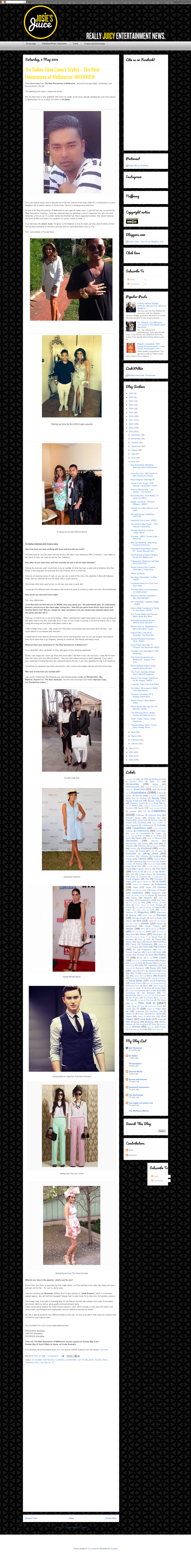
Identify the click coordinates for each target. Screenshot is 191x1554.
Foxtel (105, 1359)
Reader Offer (131, 955)
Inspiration (137, 892)
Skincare (144, 978)
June (133, 458)
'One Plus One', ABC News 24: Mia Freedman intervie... (144, 474)
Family (129, 859)
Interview (29, 1362)
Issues (134, 898)
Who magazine (142, 1024)
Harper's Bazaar (142, 882)
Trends (128, 1009)
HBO (153, 882)
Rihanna (128, 965)
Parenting (161, 942)
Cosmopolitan (144, 833)
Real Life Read (147, 955)
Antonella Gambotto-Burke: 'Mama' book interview (143, 621)
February (135, 740)
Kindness (155, 902)
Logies (128, 910)
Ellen (163, 846)
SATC (142, 971)
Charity (129, 820)
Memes (129, 921)
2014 (131, 431)
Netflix (148, 931)
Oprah (138, 942)
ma (162, 910)
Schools (145, 973)
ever (152, 851)
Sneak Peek (155, 978)
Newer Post (31, 1518)
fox (162, 866)
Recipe (139, 958)
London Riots (141, 910)
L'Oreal (128, 907)
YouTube (143, 1029)
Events (142, 851)
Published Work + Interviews (54, 43)
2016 (131, 424)
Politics (145, 947)
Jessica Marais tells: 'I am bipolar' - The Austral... (142, 490)
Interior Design (139, 895)
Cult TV (81, 1359)
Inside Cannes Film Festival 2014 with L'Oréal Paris (143, 568)
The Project (134, 998)
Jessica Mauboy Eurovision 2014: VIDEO (143, 640)
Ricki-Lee (160, 963)
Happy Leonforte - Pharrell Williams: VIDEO (142, 503)
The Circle (144, 995)
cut (152, 836)
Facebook (156, 856)
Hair (147, 879)
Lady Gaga (139, 907)
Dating (159, 836)
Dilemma (158, 838)
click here (60, 1350)
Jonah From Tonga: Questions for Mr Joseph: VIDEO (144, 679)
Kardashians (144, 900)
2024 (131, 393)
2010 (131, 760)
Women (136, 1026)
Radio (158, 952)
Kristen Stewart (140, 905)
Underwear (140, 1011)
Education (142, 846)
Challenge (140, 815)
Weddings (149, 1022)
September (136, 446)
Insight (163, 890)
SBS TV (133, 973)
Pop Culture (160, 946)
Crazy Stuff (130, 836)
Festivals (150, 861)
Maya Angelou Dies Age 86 (143, 479)
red (148, 958)
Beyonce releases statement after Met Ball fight (143, 597)
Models (145, 923)
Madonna (129, 912)
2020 (131, 408)
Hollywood (160, 884)
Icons (144, 890)
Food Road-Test (133, 866)
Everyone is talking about (142, 853)
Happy (129, 881)
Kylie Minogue (156, 905)
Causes (133, 811)
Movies (129, 928)
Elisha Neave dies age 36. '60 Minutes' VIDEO (144, 707)
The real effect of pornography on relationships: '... (144, 590)
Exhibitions (144, 856)
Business (129, 808)
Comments (134, 284)
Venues (141, 1014)
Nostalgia (129, 940)
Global (133, 877)
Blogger (113, 1548)
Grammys (143, 877)
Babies (163, 796)
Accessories (37, 1359)
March (134, 736)
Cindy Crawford (157, 823)
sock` (148, 983)
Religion (162, 961)
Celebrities (60, 1359)
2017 (131, 420)
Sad (164, 968)
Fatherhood (137, 862)
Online (158, 939)
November (136, 438)
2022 (131, 401)
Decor (149, 838)
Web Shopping (132, 1022)
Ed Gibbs (133, 1056)
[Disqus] (71, 1403)
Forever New (152, 866)
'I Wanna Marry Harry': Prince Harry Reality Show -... (144, 726)
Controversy (71, 1359)
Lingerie (157, 907)
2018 (131, 416)
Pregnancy (146, 949)
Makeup (132, 915)
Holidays (146, 884)
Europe (132, 851)
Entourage (162, 848)
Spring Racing (158, 986)
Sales (134, 971)
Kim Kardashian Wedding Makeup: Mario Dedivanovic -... (144, 467)
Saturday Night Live (157, 971)
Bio (149, 803)
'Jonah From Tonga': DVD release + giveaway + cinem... (145, 484)
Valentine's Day (155, 1011)
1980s (137, 779)
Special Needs (158, 983)
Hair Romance (135, 1048)
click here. (104, 1350)
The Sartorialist (136, 1095)
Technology (130, 993)
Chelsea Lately (157, 820)
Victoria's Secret (154, 1014)
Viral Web (145, 1019)
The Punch (148, 998)
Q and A (149, 952)
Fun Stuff (161, 868)
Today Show (131, 1006)
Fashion (98, 1359)
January (135, 743)
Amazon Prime (158, 787)
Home (71, 1518)
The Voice (161, 1000)
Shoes (149, 976)
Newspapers (158, 934)
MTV (143, 929)
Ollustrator (93, 1548)
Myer (134, 932)
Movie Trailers (152, 926)
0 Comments (53, 1356)
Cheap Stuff (142, 820)
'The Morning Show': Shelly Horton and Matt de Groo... (144, 714)
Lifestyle (148, 907)
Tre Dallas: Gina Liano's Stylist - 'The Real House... (145, 689)
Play (127, 947)
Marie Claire (147, 915)
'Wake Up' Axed (137, 573)
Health (162, 881)
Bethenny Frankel (137, 803)
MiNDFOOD (153, 921)
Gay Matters (160, 872)
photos (160, 944)
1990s (146, 779)
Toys (142, 1006)
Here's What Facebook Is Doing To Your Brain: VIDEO (145, 609)
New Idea (160, 932)
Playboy (135, 947)
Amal (147, 787)
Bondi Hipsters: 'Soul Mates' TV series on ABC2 (145, 496)
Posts (132, 279)
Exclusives (89, 1359)
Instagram (156, 893)
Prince (160, 950)
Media (159, 918)
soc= (164, 978)
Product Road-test (133, 952)
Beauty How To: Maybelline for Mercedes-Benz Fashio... (144, 627)
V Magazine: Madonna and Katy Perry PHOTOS (145, 562)
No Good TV (143, 937)
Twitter (158, 1009)
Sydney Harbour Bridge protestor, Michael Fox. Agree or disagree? (151, 305)
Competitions (139, 828)
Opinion (129, 942)
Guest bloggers (133, 879)
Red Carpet (159, 957)
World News (132, 1029)
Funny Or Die (137, 872)
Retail (140, 963)
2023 (131, 397)
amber (128, 789)
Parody (133, 944)
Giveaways (161, 874)
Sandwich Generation (139, 1087)
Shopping (161, 976)
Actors (155, 784)
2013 (131, 748)
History (135, 884)
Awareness (152, 796)
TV (52, 1362)
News (143, 934)
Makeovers (161, 912)
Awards (138, 796)
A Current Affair (134, 782)
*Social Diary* (135, 1063)
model (135, 924)
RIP (136, 965)
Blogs (156, 803)
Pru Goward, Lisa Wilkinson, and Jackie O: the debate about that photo (151, 324)
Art (162, 789)
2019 (131, 412)
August (134, 450)
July (133, 454)
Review (149, 963)
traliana (150, 1006)
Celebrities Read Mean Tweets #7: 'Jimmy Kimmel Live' (144, 550)
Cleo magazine (132, 825)
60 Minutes (157, 779)
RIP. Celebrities (151, 965)
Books (135, 805)
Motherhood (131, 926)
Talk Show (156, 990)
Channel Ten (154, 818)
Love (152, 910)
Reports (132, 963)
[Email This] (67, 1356)
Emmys (133, 849)
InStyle (128, 895)
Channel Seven (133, 818)
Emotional (146, 848)
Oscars (149, 942)
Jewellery (130, 900)
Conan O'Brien (158, 828)
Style (37, 1362)
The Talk (140, 1000)
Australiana (48, 1359)
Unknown (133, 1155)
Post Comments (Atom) (77, 1527)
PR (134, 950)
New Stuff (130, 934)
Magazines (143, 912)
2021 (131, 405)
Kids (143, 902)
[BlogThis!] (70, 1356)
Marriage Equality (139, 918)
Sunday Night (160, 988)
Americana (139, 789)
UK (127, 1011)
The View (150, 1000)
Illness (153, 890)
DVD (156, 843)
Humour (162, 887)
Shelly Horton (139, 976)
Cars (164, 808)
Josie (131, 1150)
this (132, 1003)
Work (149, 1027)
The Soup (130, 1000)
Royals (153, 968)
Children (129, 823)
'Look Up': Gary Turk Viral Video (145, 684)
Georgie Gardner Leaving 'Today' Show (142, 531)
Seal (161, 973)
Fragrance (140, 869)
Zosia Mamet (156, 1029)
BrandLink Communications (153, 806)
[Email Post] (63, 1356)
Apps (154, 789)
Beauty (155, 798)
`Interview (129, 779)
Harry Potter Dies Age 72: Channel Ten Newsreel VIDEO (145, 646)
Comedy (161, 825)
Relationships (149, 960)
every (160, 851)
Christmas (141, 822)
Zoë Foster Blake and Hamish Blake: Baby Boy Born (144, 615)
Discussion (131, 840)
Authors (160, 793)
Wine (154, 1024)
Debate (138, 838)
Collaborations (147, 825)
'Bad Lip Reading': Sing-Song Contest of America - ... (144, 543)
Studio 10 (140, 988)
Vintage (140, 1016)
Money (159, 924)
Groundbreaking (157, 877)
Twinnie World (135, 1071)
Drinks (145, 843)
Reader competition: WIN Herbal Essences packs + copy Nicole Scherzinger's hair (151, 346)
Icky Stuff (135, 890)
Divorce (154, 841)
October (135, 442)
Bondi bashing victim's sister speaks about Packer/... (143, 667)
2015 (131, 428)
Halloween (159, 879)
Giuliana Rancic (145, 874)
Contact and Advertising (94, 43)
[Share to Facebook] (75, 1356)
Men (139, 920)
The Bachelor (148, 993)
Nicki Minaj (130, 937)
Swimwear (141, 991)
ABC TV (154, 781)
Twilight (149, 1009)
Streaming (129, 988)
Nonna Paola (157, 937)
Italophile (148, 898)
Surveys (131, 990)
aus (127, 793)
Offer (149, 940)
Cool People (161, 831)
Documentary (131, 844)
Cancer (141, 808)
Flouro (150, 864)
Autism (129, 796)
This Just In (45, 1362)
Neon (141, 932)
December (136, 435)
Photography (147, 944)
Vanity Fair (130, 1014)
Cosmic (132, 833)
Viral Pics (151, 1016)
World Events (160, 1027)
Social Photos (136, 983)
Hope (135, 887)
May (133, 461)
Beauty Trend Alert (157, 801)
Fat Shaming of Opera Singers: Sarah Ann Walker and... (144, 556)
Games (149, 872)
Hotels (148, 887)
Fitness (139, 864)
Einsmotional (154, 846)
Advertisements (133, 787)
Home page (31, 43)
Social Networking (158, 981)
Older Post (111, 1518)
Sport (145, 986)
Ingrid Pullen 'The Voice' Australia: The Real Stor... (143, 634)
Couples (158, 833)
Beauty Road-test (134, 801)
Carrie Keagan (154, 808)
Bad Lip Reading (139, 798)
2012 (131, 752)
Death (128, 838)
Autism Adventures (138, 1079)
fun (150, 869)
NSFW (140, 939)
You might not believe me (141, 1103)
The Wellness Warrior (139, 1111)
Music (163, 928)
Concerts (129, 831)
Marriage (161, 915)
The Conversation (158, 995)
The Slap (160, 998)
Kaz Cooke (133, 902)
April (133, 732)
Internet (151, 896)
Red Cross (136, 960)
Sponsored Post (132, 986)
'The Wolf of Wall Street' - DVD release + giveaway (144, 525)
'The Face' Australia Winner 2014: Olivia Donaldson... (143, 673)
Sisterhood (133, 978)
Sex (127, 976)
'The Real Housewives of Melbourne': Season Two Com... (143, 659)
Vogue (160, 1019)
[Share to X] (73, 1356)
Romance (140, 968)
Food (158, 864)
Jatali (160, 898)
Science (154, 973)
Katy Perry (161, 900)
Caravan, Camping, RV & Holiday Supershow (142, 695)
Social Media (135, 980)
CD (144, 811)
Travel (75, 43)
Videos (129, 1016)
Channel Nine (154, 815)
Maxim (152, 918)
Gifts (132, 874)
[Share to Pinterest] (78, 1356)
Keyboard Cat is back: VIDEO (144, 520)
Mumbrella (152, 929)
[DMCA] (132, 223)
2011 (131, 756)
